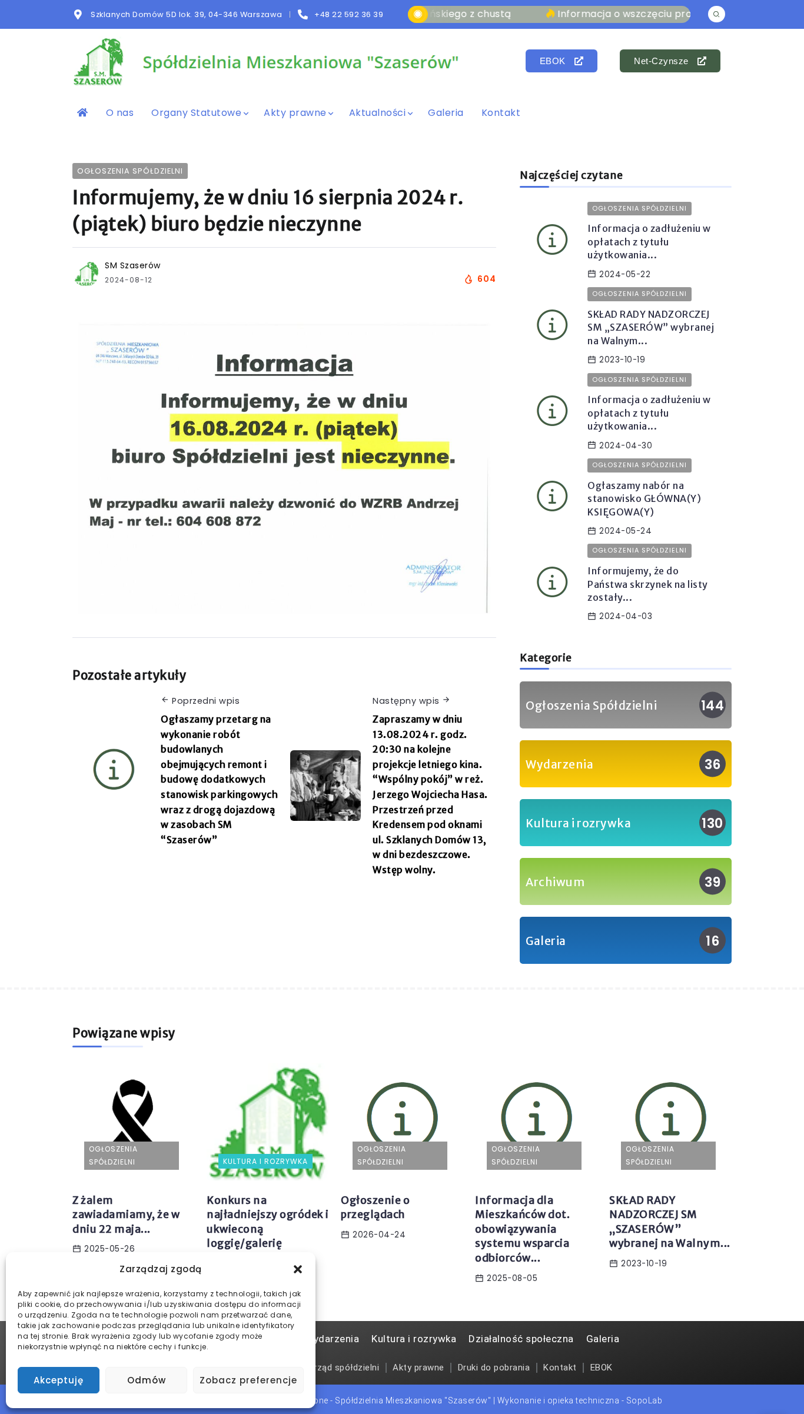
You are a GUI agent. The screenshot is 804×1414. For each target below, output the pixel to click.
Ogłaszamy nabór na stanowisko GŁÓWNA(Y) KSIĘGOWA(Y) (644, 499)
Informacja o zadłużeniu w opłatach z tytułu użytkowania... (649, 241)
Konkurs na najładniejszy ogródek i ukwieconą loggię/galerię (268, 1222)
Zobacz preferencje (248, 1380)
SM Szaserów (133, 265)
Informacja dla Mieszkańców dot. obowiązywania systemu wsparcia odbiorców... (522, 1229)
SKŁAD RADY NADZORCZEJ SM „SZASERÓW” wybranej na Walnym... (650, 327)
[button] (298, 1269)
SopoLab (644, 1400)
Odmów (146, 1380)
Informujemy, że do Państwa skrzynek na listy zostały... (647, 584)
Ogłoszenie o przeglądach (375, 1208)
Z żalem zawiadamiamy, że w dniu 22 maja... (126, 1215)
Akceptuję (59, 1380)
